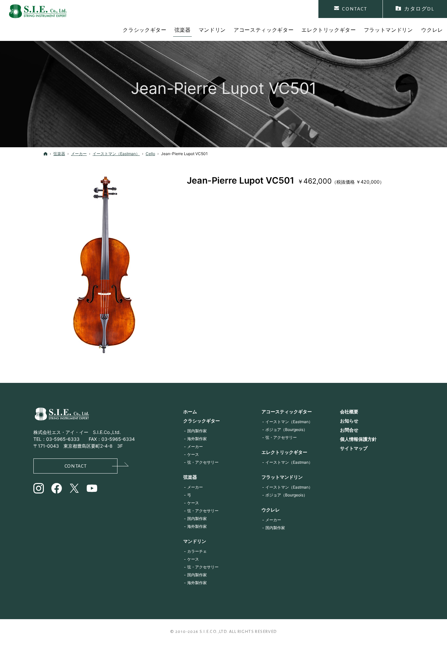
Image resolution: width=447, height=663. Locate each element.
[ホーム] (45, 154)
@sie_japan (39, 489)
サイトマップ (353, 448)
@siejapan (57, 489)
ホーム (190, 411)
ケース (193, 454)
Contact (75, 466)
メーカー (195, 446)
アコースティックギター (286, 411)
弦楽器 (190, 477)
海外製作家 (197, 438)
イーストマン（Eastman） (289, 421)
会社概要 (349, 411)
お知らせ (349, 420)
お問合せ (349, 430)
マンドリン (194, 541)
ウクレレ (270, 509)
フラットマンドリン (282, 477)
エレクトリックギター (284, 452)
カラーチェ (197, 551)
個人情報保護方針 (358, 439)
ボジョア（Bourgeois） (286, 429)
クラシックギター (201, 420)
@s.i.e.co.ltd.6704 (92, 489)
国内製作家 (197, 430)
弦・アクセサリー (203, 462)
